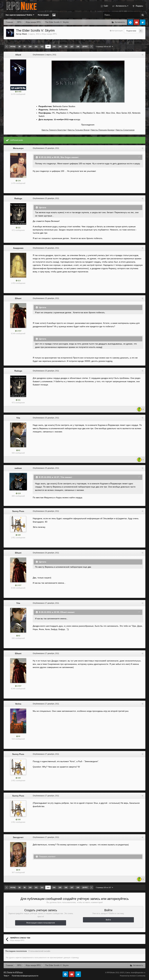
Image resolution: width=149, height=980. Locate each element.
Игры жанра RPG (49, 34)
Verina (18, 704)
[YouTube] (136, 22)
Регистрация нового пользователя (40, 923)
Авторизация (117, 31)
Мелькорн (18, 148)
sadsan (18, 468)
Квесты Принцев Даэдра (102, 130)
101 (36, 46)
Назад (12, 46)
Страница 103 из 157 (104, 46)
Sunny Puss (18, 511)
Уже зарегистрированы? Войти (19, 15)
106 (66, 46)
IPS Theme (8, 972)
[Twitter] (142, 22)
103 (48, 46)
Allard (24, 34)
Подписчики (131, 31)
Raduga (18, 198)
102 (42, 46)
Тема (6, 976)
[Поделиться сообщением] (142, 55)
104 (54, 46)
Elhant (18, 298)
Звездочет (18, 837)
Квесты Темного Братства (54, 130)
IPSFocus (19, 972)
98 (19, 46)
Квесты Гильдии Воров (78, 130)
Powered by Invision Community (132, 976)
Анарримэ (18, 248)
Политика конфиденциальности (25, 976)
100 (30, 46)
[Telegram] (130, 22)
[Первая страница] (6, 46)
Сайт (105, 6)
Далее (85, 46)
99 (24, 46)
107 (72, 46)
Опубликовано (44, 55)
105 (60, 46)
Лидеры (139, 6)
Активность (121, 6)
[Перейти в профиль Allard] (10, 33)
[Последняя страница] (91, 46)
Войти (108, 920)
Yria (18, 418)
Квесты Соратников (125, 130)
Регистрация (43, 15)
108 (78, 46)
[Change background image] (54, 15)
